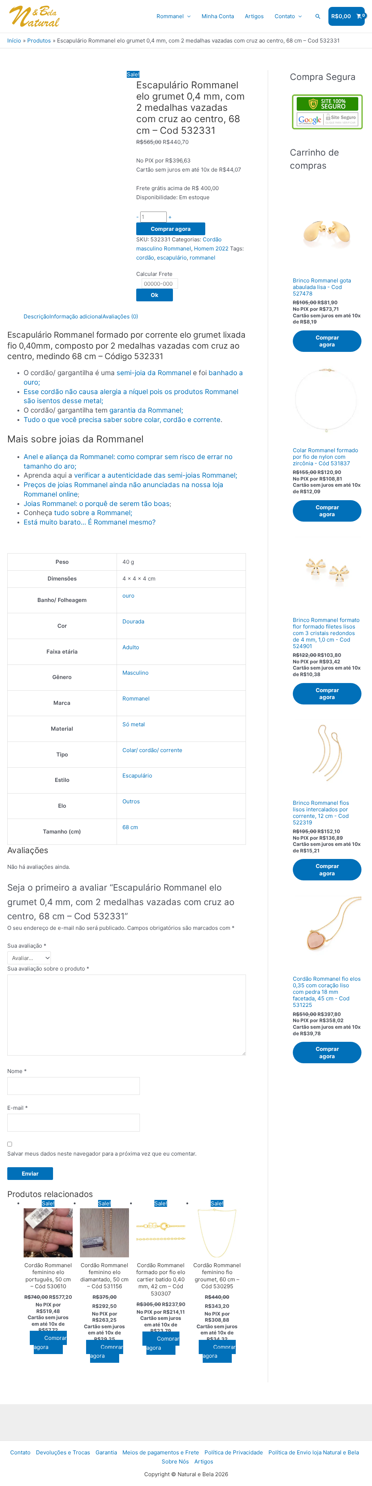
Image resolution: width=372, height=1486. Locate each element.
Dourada (133, 621)
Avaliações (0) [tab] (120, 316)
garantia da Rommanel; (146, 410)
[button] (318, 16)
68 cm (130, 827)
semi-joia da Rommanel (154, 373)
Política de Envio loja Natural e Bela (313, 1452)
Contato (285, 16)
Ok (154, 295)
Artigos (254, 16)
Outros (131, 801)
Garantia (106, 1452)
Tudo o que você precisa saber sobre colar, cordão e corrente (122, 419)
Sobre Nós (175, 1461)
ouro (128, 595)
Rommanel (170, 16)
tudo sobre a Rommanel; (93, 513)
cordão (145, 257)
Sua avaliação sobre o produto (48, 968)
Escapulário (137, 775)
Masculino (135, 672)
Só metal (133, 724)
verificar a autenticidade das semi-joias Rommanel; (155, 475)
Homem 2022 (211, 248)
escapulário (172, 257)
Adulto (130, 647)
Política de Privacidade (234, 1452)
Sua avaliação (26, 945)
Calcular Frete (154, 273)
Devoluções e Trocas (63, 1452)
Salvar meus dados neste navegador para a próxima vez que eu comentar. (102, 1153)
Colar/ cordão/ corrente (152, 750)
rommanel (202, 257)
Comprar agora (171, 228)
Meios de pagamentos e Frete (160, 1452)
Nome (17, 1071)
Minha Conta (218, 16)
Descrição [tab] (36, 316)
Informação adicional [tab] (75, 316)
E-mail (17, 1107)
